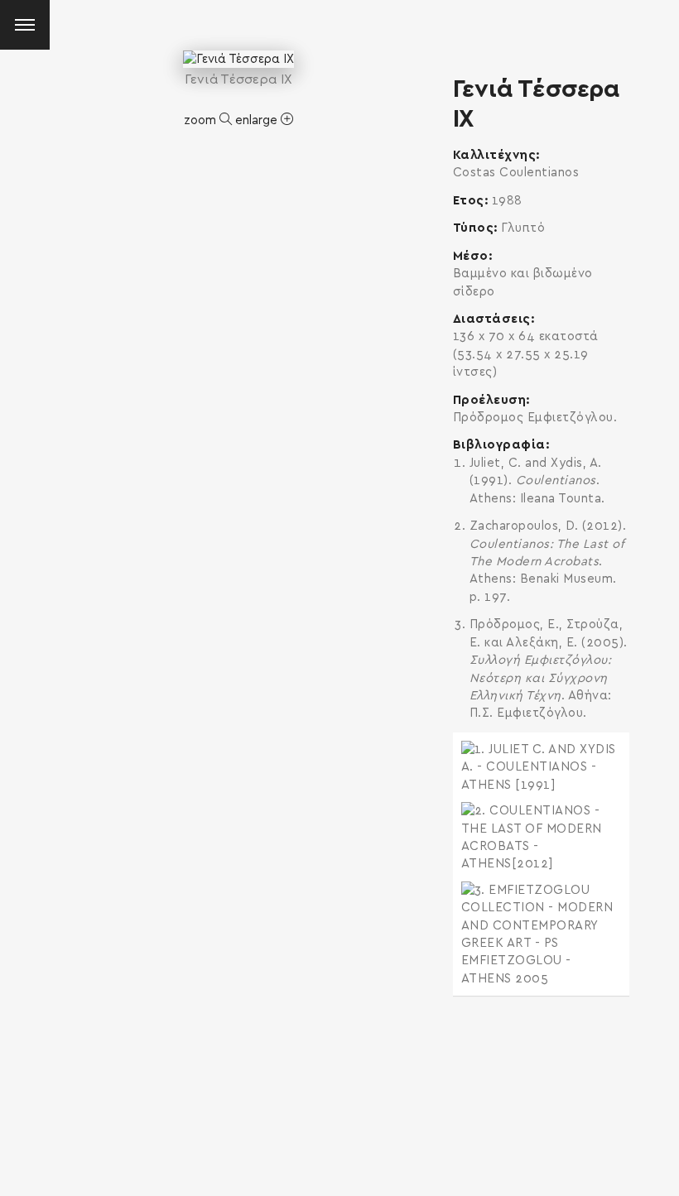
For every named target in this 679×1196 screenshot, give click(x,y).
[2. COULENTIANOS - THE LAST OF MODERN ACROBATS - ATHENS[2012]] (541, 837)
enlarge (258, 120)
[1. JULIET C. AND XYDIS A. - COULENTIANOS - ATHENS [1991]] (541, 767)
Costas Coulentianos (516, 172)
